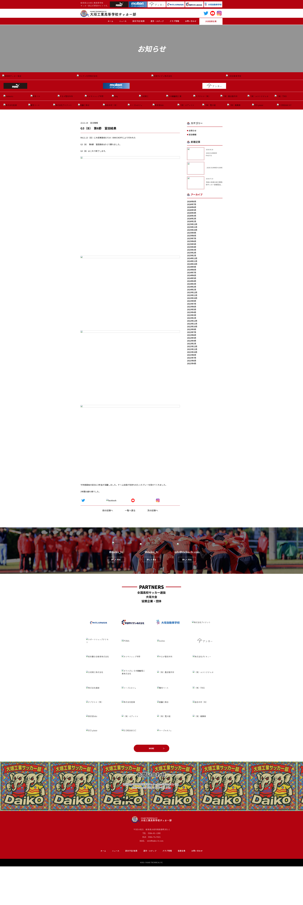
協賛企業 (181, 851)
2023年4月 (191, 312)
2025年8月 (191, 235)
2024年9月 (191, 266)
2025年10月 (192, 229)
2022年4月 (191, 340)
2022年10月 (192, 326)
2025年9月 (191, 232)
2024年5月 (191, 278)
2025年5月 (191, 244)
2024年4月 (191, 281)
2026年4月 (191, 212)
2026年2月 (191, 218)
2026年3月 (191, 215)
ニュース (123, 21)
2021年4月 (191, 363)
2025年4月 (191, 246)
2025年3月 (191, 249)
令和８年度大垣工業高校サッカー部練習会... (214, 183)
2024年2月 (191, 286)
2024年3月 (191, 283)
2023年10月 (192, 298)
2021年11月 (192, 349)
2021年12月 (192, 346)
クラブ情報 (174, 21)
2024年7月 (191, 272)
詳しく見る (116, 559)
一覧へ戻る (130, 510)
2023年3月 (191, 315)
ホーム (110, 21)
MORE (151, 748)
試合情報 (94, 122)
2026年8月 (191, 201)
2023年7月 (191, 303)
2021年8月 (191, 354)
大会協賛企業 (211, 21)
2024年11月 (192, 261)
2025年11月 (192, 227)
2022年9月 (191, 329)
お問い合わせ (190, 21)
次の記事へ (152, 510)
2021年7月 (191, 357)
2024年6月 (191, 275)
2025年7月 (191, 238)
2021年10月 (192, 352)
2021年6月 (191, 360)
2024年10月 (192, 264)
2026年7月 (191, 204)
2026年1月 (191, 221)
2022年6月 (191, 335)
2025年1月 (191, 255)
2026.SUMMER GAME (215, 167)
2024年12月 (192, 258)
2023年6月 (191, 306)
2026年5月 (191, 210)
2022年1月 (191, 343)
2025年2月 (191, 252)
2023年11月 (192, 295)
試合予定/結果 (138, 21)
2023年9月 (191, 300)
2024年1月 (191, 289)
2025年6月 (191, 241)
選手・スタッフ (157, 21)
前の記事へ (107, 510)
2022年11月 (192, 323)
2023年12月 (192, 292)
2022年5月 (191, 337)
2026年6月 (191, 207)
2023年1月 (191, 318)
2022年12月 (192, 320)
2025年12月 (192, 224)
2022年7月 (191, 332)
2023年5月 (191, 309)
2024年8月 (191, 269)
